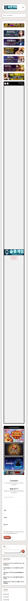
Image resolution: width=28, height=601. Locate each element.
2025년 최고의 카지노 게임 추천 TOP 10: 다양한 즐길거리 (13, 564)
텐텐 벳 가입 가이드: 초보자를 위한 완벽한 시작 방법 (13, 577)
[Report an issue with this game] (5, 84)
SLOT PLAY (14, 435)
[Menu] (23, 7)
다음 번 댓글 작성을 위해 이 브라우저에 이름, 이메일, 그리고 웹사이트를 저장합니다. (14, 532)
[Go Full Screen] (8, 84)
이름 (5, 510)
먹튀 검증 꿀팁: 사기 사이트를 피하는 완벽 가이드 (13, 568)
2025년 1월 (6, 597)
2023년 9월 (6, 599)
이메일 (6, 517)
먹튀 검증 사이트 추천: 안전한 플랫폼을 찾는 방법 (13, 573)
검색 (4, 546)
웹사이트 (6, 524)
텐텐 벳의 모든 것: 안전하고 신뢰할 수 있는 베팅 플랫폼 (13, 582)
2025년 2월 (6, 594)
